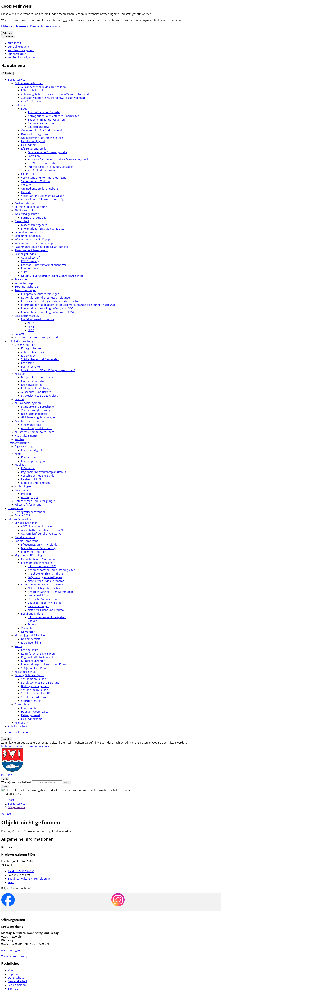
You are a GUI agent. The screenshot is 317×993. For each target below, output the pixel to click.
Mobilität (20, 464)
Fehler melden (17, 985)
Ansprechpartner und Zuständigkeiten (51, 570)
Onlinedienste (23, 105)
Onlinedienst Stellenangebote (39, 188)
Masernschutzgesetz (34, 225)
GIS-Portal (27, 174)
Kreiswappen (29, 355)
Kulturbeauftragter (33, 661)
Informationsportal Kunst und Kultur (44, 664)
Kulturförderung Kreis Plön (38, 653)
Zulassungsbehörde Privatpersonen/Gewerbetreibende (55, 94)
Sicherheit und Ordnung (36, 181)
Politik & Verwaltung (20, 341)
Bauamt (19, 334)
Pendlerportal (29, 268)
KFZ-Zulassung (30, 261)
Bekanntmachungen (27, 286)
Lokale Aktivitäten (39, 595)
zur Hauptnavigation (21, 50)
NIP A (31, 323)
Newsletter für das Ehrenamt (46, 581)
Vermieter (27, 628)
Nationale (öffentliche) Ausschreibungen (46, 297)
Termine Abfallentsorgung (31, 207)
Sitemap (13, 988)
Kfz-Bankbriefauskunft (41, 170)
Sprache (7, 739)
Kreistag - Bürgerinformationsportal (43, 265)
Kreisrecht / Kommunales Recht (34, 432)
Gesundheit (28, 145)
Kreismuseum (29, 650)
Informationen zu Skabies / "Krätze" (43, 228)
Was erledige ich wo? (27, 214)
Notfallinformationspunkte (37, 319)
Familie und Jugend (33, 141)
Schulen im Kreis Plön (34, 690)
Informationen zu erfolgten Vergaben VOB (47, 308)
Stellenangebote (31, 424)
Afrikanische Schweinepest (31, 250)
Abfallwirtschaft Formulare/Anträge (43, 199)
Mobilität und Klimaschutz (37, 483)
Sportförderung (31, 701)
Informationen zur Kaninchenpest (36, 243)
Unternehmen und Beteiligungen (35, 501)
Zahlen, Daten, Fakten (34, 352)
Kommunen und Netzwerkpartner (42, 584)
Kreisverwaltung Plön (28, 403)
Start (11, 800)
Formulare (34, 156)
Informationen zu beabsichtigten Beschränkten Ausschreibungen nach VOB (68, 305)
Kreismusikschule (25, 672)
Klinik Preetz (28, 708)
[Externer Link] (8, 900)
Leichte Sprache (18, 732)
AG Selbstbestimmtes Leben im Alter (44, 530)
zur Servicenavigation (21, 57)
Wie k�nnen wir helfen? (16, 782)
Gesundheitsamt (31, 719)
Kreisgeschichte (31, 348)
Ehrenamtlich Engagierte (36, 563)
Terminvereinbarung (14, 956)
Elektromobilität (31, 479)
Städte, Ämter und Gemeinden (40, 359)
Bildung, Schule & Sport (29, 675)
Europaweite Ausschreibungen (40, 294)
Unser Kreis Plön (25, 345)
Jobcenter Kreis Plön (33, 552)
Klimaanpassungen (33, 461)
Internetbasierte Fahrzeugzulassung (50, 167)
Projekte (26, 494)
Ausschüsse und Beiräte (36, 392)
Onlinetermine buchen (29, 83)
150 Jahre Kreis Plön (33, 668)
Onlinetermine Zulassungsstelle (47, 152)
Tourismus (21, 490)
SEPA (24, 272)
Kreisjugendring (31, 642)
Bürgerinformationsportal (37, 377)
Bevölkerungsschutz (27, 316)
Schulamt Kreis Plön (33, 679)
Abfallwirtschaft (24, 210)
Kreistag (20, 374)
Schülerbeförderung (33, 697)
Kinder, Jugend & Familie (30, 635)
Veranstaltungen (25, 283)
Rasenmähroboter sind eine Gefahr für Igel (41, 246)
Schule (32, 624)
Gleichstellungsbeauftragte (38, 417)
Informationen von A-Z (42, 566)
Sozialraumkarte (25, 537)
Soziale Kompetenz (26, 541)
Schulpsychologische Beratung (40, 682)
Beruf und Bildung (32, 613)
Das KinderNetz (31, 639)
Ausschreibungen (25, 290)
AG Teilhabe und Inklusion (37, 526)
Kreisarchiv (21, 722)
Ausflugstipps (29, 497)
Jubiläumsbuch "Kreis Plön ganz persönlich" (48, 370)
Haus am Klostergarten (35, 711)
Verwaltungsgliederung (35, 410)
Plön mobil (28, 468)
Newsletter (28, 632)
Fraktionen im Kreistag (35, 388)
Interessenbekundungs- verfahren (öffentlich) (49, 301)
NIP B (31, 326)
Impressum (15, 974)
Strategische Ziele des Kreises (39, 395)
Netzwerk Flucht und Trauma (46, 610)
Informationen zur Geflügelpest (34, 239)
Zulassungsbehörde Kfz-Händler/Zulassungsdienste (53, 98)
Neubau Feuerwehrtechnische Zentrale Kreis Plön (52, 276)
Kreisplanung (16, 508)
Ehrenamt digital (31, 450)
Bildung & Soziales (19, 519)
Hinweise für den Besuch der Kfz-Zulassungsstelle (58, 159)
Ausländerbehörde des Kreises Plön (43, 87)
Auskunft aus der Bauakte (44, 112)
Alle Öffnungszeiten (13, 950)
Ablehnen (7, 33)
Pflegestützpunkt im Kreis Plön (40, 544)
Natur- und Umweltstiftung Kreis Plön (38, 337)
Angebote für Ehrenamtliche (45, 573)
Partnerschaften (31, 366)
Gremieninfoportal (32, 381)
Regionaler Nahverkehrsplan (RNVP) (43, 472)
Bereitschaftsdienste (34, 414)
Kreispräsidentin (31, 385)
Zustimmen (8, 36)
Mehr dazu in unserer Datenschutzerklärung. (31, 26)
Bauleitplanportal (38, 127)
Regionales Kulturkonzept (37, 657)
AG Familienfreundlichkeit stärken (42, 533)
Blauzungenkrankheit (28, 236)
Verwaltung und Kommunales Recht (43, 177)
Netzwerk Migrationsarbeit (44, 588)
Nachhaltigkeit (23, 486)
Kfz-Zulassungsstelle (33, 148)
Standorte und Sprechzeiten (38, 406)
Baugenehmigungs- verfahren (46, 119)
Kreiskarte (27, 363)
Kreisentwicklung (18, 443)
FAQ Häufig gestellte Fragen (45, 577)
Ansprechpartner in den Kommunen (50, 592)
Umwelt (26, 192)
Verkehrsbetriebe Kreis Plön (38, 475)
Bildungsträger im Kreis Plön (45, 602)
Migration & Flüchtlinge (29, 555)
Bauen (25, 108)
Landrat (19, 399)
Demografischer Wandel (30, 512)
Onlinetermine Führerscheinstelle (42, 138)
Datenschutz (16, 977)
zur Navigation (17, 54)
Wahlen (19, 439)
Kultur (18, 646)
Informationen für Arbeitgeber (47, 617)
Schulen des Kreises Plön (36, 693)
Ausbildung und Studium (36, 428)
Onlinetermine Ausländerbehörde (42, 130)
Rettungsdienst (30, 715)
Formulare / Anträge (33, 217)
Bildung (32, 621)
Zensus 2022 (22, 515)
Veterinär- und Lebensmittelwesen (42, 196)
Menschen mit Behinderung (38, 548)
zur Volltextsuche (19, 46)
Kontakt (13, 970)
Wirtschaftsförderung (28, 504)
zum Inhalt (14, 43)
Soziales (26, 185)
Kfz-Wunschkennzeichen (43, 163)
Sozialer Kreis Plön (26, 523)
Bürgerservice (16, 79)
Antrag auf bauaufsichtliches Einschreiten (53, 116)
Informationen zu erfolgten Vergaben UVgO (48, 312)
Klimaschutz (28, 457)
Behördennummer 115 (29, 232)
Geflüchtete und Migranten (38, 559)
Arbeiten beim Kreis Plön (30, 421)
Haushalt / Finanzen (27, 435)
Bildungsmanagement (35, 686)
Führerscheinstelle (32, 90)
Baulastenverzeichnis (41, 123)
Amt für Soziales (31, 101)
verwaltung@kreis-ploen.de (29, 878)
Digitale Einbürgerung (34, 134)
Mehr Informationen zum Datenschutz (25, 746)
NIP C (31, 330)
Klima (18, 454)
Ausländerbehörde (26, 203)
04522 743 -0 (21, 871)
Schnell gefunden (25, 254)
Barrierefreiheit (17, 981)
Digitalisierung (24, 446)
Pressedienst (23, 279)
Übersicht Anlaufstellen (42, 599)
